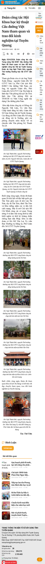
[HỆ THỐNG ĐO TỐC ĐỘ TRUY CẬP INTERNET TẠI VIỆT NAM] (39, 137)
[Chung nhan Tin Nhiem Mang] (22, 559)
